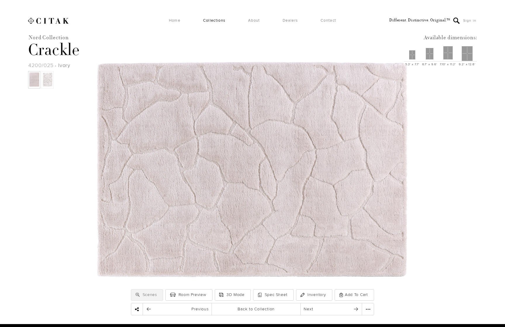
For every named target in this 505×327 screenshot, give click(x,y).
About (254, 21)
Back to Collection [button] (256, 309)
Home (174, 21)
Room (192, 294)
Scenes (150, 294)
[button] (138, 295)
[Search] (456, 20)
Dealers (290, 21)
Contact (328, 21)
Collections (214, 21)
